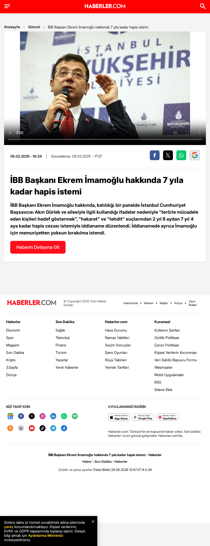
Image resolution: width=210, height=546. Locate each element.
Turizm (61, 352)
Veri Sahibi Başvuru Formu (175, 360)
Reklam (148, 303)
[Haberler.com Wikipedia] (21, 428)
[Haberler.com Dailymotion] (64, 428)
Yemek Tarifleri (117, 367)
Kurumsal (162, 322)
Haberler (13, 322)
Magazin (12, 345)
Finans (61, 345)
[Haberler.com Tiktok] (42, 428)
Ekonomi (13, 330)
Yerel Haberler (67, 367)
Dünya (11, 375)
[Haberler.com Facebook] (21, 416)
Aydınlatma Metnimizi (45, 535)
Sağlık (60, 330)
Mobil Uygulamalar (169, 375)
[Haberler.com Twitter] (32, 416)
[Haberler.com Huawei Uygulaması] (167, 417)
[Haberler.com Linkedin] (53, 416)
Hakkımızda (130, 303)
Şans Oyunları (116, 352)
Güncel (34, 27)
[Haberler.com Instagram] (42, 416)
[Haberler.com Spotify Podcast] (75, 416)
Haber (87, 461)
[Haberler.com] (31, 303)
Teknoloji (63, 337)
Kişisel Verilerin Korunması (175, 352)
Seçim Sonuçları (118, 345)
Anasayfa (12, 27)
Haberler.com (116, 322)
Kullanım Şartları (167, 330)
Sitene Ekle (163, 389)
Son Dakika (15, 352)
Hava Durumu (116, 330)
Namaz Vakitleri (117, 337)
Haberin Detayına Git (37, 247)
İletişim (164, 303)
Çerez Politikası (166, 345)
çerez (8, 526)
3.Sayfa (12, 367)
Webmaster (163, 367)
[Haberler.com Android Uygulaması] (143, 417)
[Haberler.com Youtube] (32, 428)
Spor (10, 337)
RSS (157, 382)
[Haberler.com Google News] (10, 416)
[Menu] (7, 6)
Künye (178, 303)
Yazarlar (62, 360)
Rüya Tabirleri (116, 360)
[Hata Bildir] (101, 470)
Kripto (11, 360)
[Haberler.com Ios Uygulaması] (119, 417)
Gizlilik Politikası (166, 337)
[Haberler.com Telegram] (53, 428)
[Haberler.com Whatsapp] (64, 416)
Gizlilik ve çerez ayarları (75, 470)
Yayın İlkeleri (193, 303)
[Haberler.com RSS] (10, 428)
